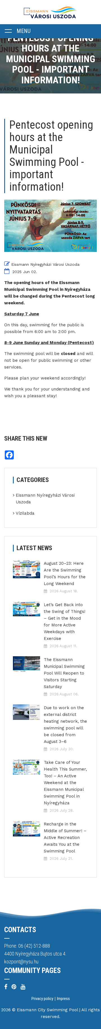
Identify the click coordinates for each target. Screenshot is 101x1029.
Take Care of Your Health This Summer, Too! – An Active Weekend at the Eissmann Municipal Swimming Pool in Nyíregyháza (65, 782)
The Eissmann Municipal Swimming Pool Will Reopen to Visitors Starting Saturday (64, 673)
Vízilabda (25, 513)
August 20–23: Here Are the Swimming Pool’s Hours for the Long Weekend (65, 573)
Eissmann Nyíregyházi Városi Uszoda (45, 264)
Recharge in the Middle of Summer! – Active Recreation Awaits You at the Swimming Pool (65, 838)
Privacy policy (42, 998)
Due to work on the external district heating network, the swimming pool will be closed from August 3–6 (65, 724)
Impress (63, 998)
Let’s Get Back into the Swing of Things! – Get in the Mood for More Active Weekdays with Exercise (64, 621)
